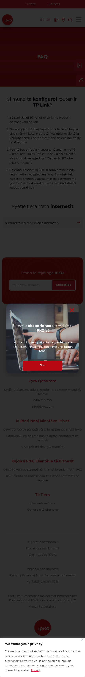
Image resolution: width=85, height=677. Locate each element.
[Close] (82, 640)
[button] (72, 310)
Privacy (35, 670)
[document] (42, 338)
